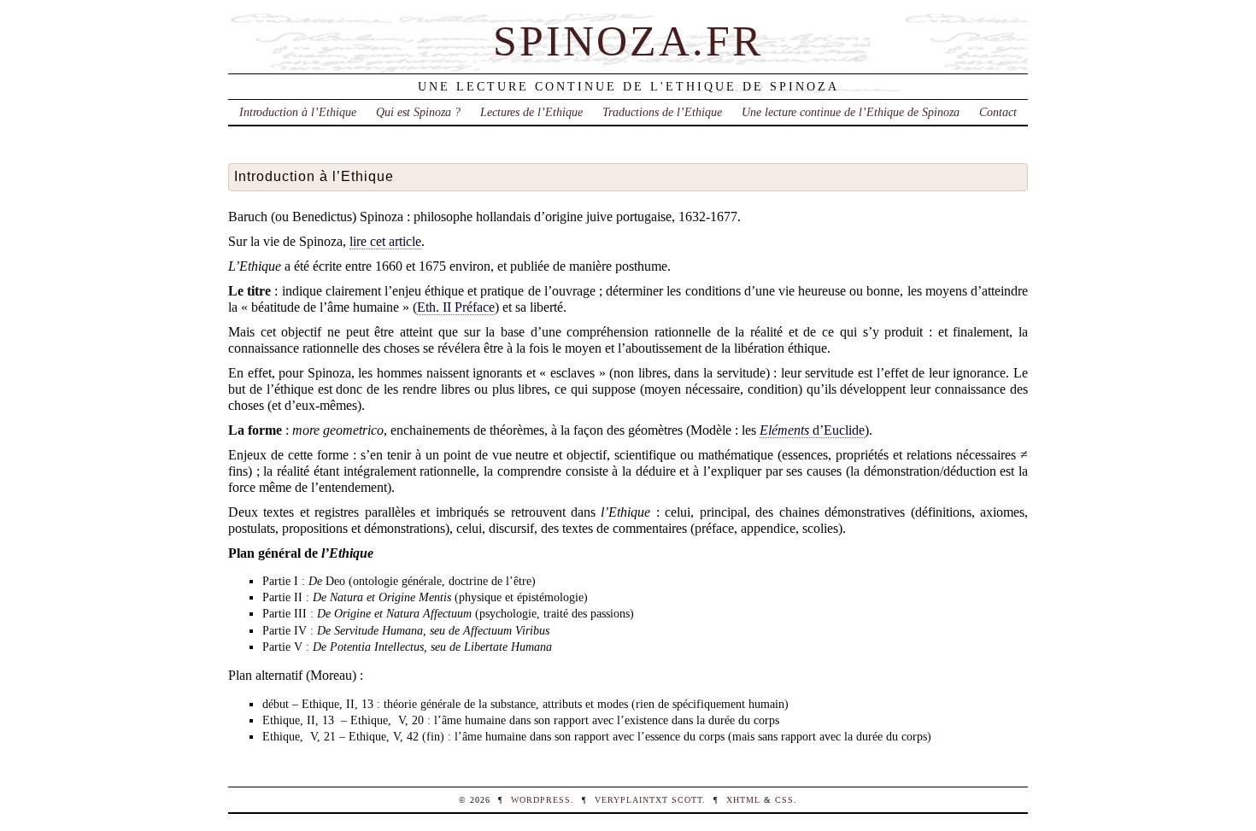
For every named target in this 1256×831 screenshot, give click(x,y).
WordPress (541, 800)
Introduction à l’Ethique (297, 112)
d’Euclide (812, 430)
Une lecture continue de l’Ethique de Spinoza (851, 112)
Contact (998, 112)
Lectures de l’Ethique (531, 112)
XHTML (743, 800)
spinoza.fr (628, 41)
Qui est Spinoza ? (418, 112)
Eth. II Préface (456, 307)
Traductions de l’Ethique (662, 112)
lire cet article (385, 241)
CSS (784, 800)
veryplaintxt (631, 800)
